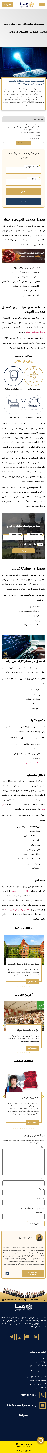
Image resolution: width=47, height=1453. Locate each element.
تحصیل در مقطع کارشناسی (31, 130)
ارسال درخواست (23, 551)
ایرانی (20, 544)
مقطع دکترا (36, 135)
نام (43, 1179)
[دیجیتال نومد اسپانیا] (13, 376)
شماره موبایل (33, 178)
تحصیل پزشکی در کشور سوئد (17, 909)
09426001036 (28, 1395)
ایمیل (42, 1189)
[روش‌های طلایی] (33, 376)
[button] (23, 143)
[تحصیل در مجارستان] (33, 404)
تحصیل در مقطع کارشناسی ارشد (29, 132)
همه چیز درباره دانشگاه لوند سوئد (21, 964)
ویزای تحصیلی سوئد (32, 762)
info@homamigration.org (21, 1405)
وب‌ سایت (41, 1198)
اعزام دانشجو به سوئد (27, 1030)
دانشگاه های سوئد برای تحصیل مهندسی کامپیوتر (24, 127)
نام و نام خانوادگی (31, 166)
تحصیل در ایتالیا (30, 1097)
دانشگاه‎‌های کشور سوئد (35, 332)
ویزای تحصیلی (35, 138)
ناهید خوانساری (25, 1237)
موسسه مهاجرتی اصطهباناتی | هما (31, 24)
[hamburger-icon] (42, 4)
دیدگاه (41, 1147)
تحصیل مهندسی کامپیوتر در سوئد (29, 124)
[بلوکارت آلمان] (13, 404)
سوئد (13, 24)
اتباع (30, 544)
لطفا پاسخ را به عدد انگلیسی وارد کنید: (31, 1208)
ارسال (23, 191)
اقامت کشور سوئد (20, 891)
